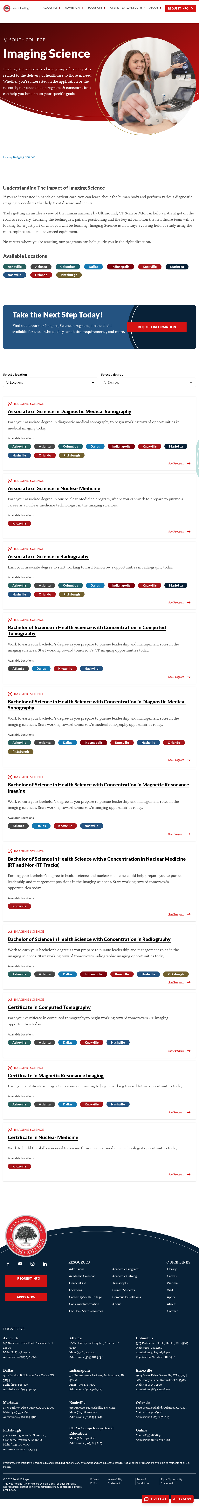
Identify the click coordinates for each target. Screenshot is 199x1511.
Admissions (76, 1269)
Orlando (41, 275)
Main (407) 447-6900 (149, 1412)
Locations (75, 1290)
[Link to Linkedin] (44, 1263)
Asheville (15, 266)
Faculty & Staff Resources (86, 1311)
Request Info (178, 8)
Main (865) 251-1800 (149, 1384)
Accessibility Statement (115, 1481)
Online (114, 7)
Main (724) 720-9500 (16, 1444)
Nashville (15, 275)
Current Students (123, 1290)
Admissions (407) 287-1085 (152, 1417)
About (116, 1304)
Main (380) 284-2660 (149, 1348)
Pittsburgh (69, 275)
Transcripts (120, 1283)
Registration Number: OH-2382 (155, 1357)
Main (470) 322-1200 (82, 1352)
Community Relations (126, 1297)
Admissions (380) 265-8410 (153, 1352)
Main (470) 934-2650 (16, 1412)
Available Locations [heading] (21, 438)
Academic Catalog (124, 1276)
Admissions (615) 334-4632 (85, 1417)
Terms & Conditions (143, 1481)
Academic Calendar (82, 1276)
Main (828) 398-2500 (16, 1352)
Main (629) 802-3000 (83, 1412)
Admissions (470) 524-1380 (20, 1417)
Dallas (93, 266)
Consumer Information (84, 1304)
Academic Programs (126, 1269)
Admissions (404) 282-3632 (86, 1357)
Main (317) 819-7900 (82, 1384)
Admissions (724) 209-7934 (20, 1449)
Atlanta (41, 266)
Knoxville (150, 266)
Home (7, 157)
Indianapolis (120, 266)
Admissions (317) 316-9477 (85, 1389)
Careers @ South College (85, 1297)
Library (172, 1269)
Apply (171, 1297)
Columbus (67, 266)
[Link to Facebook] (8, 1263)
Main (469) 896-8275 (16, 1384)
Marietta (177, 266)
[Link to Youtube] (20, 1263)
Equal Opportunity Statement (171, 1481)
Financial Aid (77, 1283)
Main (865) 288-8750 (149, 1435)
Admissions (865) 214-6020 (153, 1389)
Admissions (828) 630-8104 (20, 1357)
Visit (170, 1290)
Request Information (157, 327)
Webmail (173, 1283)
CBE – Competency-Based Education (91, 1430)
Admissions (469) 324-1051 (19, 1389)
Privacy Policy (94, 1481)
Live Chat (158, 1499)
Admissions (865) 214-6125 (85, 1443)
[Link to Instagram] (32, 1263)
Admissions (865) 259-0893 (153, 1440)
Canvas (172, 1276)
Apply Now (26, 1297)
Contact (172, 1311)
